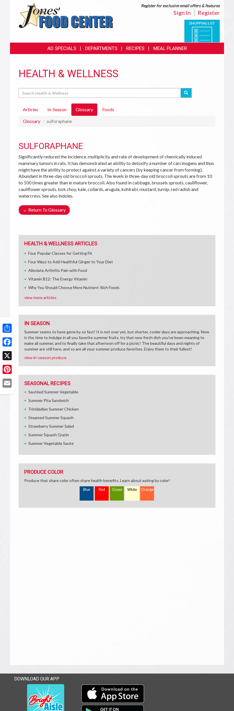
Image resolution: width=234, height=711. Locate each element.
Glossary (31, 121)
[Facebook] (7, 342)
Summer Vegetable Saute (51, 443)
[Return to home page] (66, 15)
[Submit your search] (186, 93)
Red (102, 489)
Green (117, 489)
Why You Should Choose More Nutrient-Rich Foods (74, 287)
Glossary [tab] (84, 109)
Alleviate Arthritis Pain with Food (57, 270)
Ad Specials (61, 48)
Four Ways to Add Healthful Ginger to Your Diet (70, 261)
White (132, 489)
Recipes (135, 48)
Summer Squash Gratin (48, 434)
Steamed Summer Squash (51, 417)
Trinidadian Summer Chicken (53, 409)
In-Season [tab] (56, 109)
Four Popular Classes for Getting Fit (60, 253)
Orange (147, 489)
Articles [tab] (30, 109)
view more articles (40, 297)
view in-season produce (45, 357)
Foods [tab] (108, 109)
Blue (86, 489)
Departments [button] (101, 48)
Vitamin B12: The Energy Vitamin (57, 278)
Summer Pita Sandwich (48, 400)
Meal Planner (170, 48)
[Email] (7, 383)
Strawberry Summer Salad (51, 426)
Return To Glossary (44, 209)
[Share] (7, 328)
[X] (7, 355)
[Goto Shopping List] (202, 30)
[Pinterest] (7, 369)
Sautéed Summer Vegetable (53, 391)
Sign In (182, 12)
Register (209, 12)
